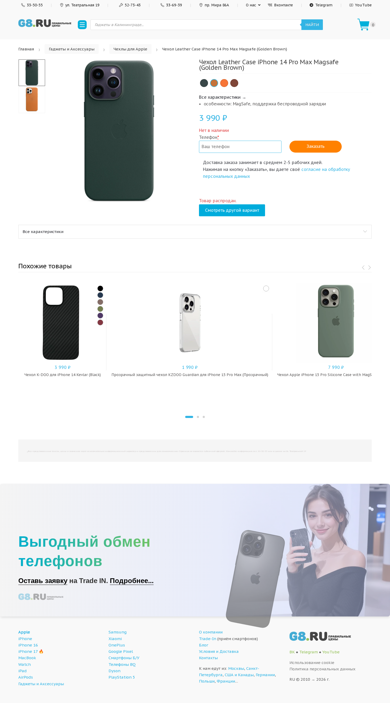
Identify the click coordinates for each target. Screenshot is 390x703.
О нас (251, 5)
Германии (265, 674)
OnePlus (117, 645)
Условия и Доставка (219, 651)
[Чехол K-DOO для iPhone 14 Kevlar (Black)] (100, 288)
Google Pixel (121, 651)
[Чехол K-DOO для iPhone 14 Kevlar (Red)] (100, 322)
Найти (312, 24)
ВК (292, 651)
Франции (226, 681)
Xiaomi (115, 638)
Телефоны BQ (122, 664)
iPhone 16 (28, 645)
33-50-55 (35, 5)
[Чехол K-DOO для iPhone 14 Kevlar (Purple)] (100, 315)
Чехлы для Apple (130, 48)
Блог (203, 645)
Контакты (208, 657)
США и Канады (239, 674)
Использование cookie (311, 662)
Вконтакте (283, 5)
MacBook (27, 657)
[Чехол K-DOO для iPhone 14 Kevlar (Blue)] (100, 295)
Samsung (118, 632)
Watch (24, 664)
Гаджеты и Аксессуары (71, 48)
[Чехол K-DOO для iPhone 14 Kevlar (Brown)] (100, 302)
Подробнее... (132, 581)
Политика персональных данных (322, 668)
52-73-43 (133, 5)
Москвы (236, 668)
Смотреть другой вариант (232, 210)
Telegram (323, 5)
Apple (24, 632)
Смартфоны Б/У (124, 657)
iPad (22, 670)
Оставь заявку (42, 581)
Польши (207, 681)
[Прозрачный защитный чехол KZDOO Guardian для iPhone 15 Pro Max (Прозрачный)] (266, 288)
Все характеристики (43, 231)
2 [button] (198, 417)
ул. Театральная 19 (82, 5)
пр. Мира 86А (217, 5)
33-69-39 (174, 5)
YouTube (363, 5)
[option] (119, 131)
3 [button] (204, 417)
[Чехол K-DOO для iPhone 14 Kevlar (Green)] (100, 309)
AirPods (25, 677)
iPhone (25, 638)
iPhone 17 (28, 651)
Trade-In (207, 638)
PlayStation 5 (122, 677)
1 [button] (189, 417)
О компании (211, 632)
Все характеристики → (222, 97)
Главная (26, 48)
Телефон (209, 137)
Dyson (114, 670)
